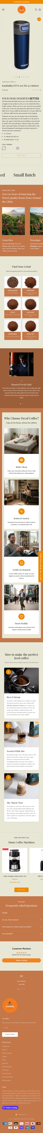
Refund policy (6, 1080)
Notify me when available (41, 566)
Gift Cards (5, 1070)
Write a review (21, 960)
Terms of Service (7, 1077)
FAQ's (4, 1060)
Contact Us (5, 1046)
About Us (5, 1063)
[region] (21, 980)
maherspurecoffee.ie (9, 82)
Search (4, 1050)
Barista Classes (7, 1053)
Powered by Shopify (29, 1119)
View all (21, 890)
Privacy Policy (6, 1074)
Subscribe (10, 1034)
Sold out (21, 155)
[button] (12, 286)
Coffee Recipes (7, 1067)
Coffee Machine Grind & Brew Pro (14, 876)
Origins (4, 1057)
